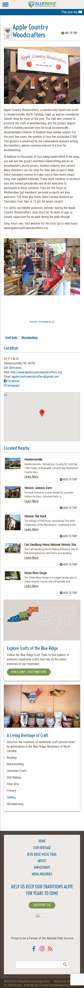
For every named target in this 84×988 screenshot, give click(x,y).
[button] (42, 413)
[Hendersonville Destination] (13, 463)
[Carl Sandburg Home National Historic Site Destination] (13, 548)
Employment (42, 867)
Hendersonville (33, 459)
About (42, 861)
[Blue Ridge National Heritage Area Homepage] (42, 4)
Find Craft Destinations (29, 672)
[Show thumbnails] (42, 321)
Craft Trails (11, 337)
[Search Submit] (65, 964)
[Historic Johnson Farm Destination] (13, 492)
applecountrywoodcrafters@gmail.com (35, 376)
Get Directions (12, 368)
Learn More (31, 476)
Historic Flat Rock (35, 516)
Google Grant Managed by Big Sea (58, 985)
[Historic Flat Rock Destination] (13, 522)
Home (42, 841)
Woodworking (29, 337)
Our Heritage (42, 848)
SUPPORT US (42, 905)
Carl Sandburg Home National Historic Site (50, 544)
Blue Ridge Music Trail (42, 854)
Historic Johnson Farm (38, 488)
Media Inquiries (42, 874)
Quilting (11, 797)
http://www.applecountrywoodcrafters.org (36, 372)
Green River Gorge (35, 573)
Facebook (13, 381)
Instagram (13, 385)
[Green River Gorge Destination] (13, 575)
